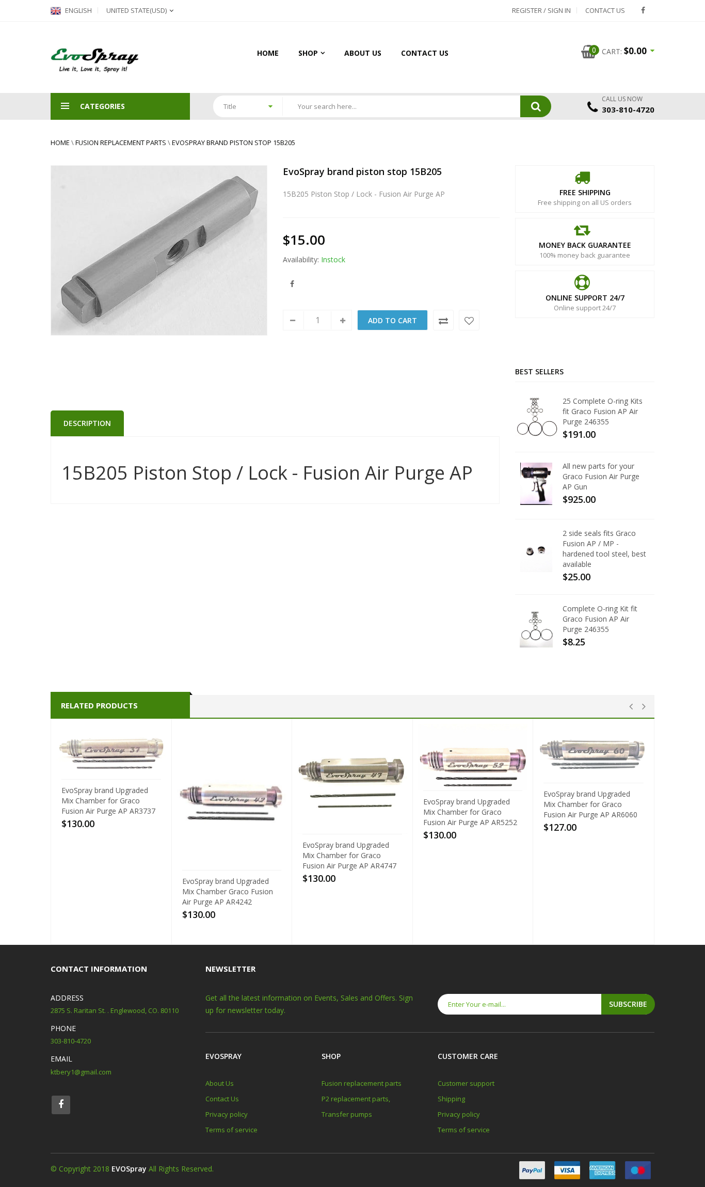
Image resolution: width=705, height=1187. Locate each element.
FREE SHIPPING (585, 192)
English (77, 10)
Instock (333, 259)
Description (87, 423)
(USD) (136, 10)
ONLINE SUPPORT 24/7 (585, 298)
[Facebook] (643, 10)
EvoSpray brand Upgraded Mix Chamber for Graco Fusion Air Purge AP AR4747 (349, 855)
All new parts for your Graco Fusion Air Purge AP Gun (601, 476)
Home (268, 53)
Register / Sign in (541, 10)
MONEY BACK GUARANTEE (585, 245)
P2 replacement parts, (356, 1098)
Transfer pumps (347, 1114)
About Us (362, 53)
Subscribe (628, 1004)
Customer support (466, 1083)
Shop (308, 53)
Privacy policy (226, 1114)
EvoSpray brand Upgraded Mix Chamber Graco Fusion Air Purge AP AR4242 (227, 891)
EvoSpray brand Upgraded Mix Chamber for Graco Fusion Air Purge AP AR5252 (470, 812)
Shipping (451, 1098)
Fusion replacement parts (120, 142)
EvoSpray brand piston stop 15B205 (233, 142)
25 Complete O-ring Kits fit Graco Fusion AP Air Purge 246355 (603, 411)
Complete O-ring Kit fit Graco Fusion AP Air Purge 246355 (600, 619)
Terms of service (231, 1129)
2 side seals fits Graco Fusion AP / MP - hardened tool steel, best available (604, 548)
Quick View (114, 769)
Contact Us (605, 10)
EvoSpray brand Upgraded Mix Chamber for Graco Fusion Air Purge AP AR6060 (590, 804)
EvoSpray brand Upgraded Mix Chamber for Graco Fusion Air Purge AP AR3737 (108, 800)
